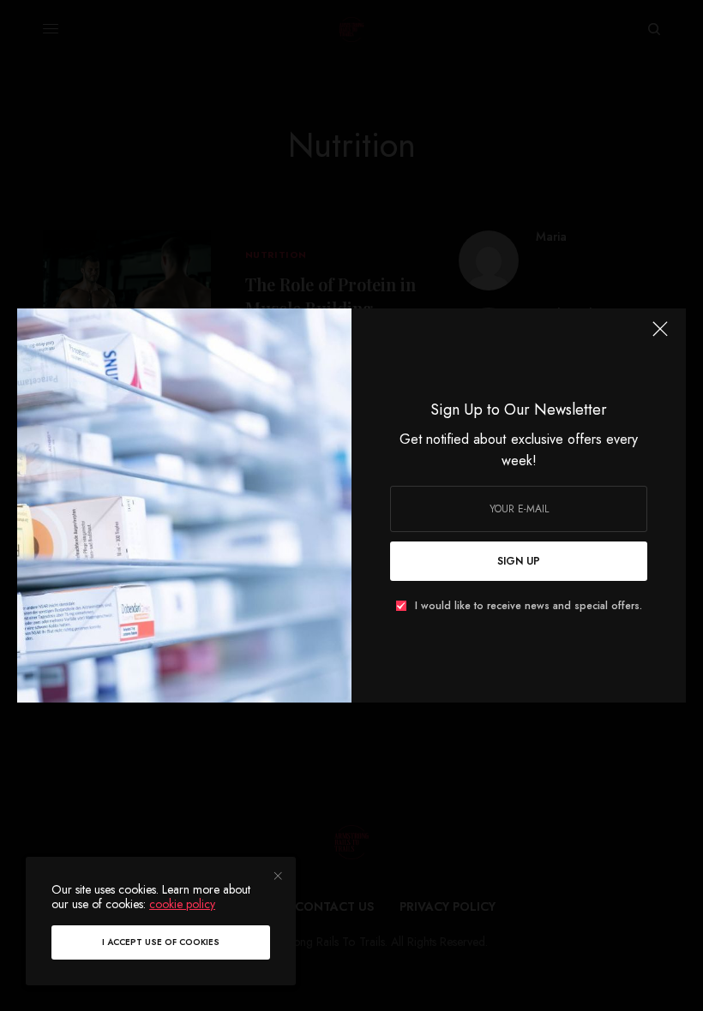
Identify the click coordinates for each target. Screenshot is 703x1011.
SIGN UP (518, 561)
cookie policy (182, 903)
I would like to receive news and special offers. (528, 606)
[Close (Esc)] (660, 336)
